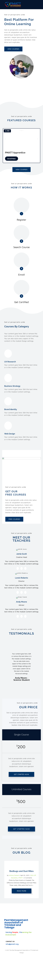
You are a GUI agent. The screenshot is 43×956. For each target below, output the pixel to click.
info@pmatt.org (12, 944)
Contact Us (10, 941)
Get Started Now (21, 774)
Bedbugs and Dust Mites (21, 871)
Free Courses (14, 519)
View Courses (13, 49)
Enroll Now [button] (11, 158)
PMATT (20, 878)
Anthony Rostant (14, 875)
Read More (21, 891)
